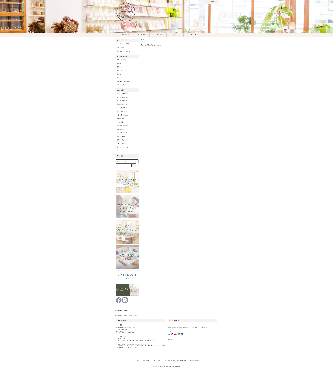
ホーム (142, 39)
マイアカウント (142, 34)
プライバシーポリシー (185, 360)
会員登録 (159, 34)
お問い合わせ (195, 360)
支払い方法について (148, 360)
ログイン (176, 34)
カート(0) (193, 34)
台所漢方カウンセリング (123, 51)
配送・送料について (159, 360)
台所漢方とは (125, 34)
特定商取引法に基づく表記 (172, 360)
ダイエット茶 (120, 47)
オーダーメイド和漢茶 (123, 44)
